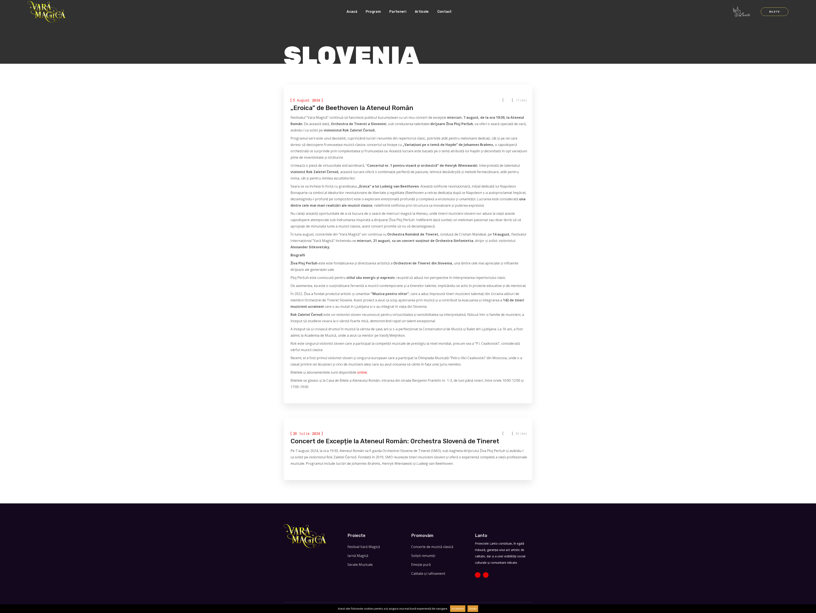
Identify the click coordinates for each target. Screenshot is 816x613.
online (361, 372)
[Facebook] (477, 575)
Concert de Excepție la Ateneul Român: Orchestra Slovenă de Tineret (394, 441)
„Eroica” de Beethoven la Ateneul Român (351, 108)
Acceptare (458, 608)
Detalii (473, 608)
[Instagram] (486, 575)
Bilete (774, 11)
